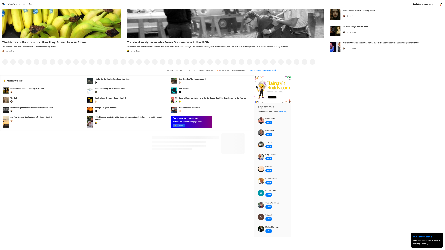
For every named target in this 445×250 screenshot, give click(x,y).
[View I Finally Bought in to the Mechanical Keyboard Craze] (6, 110)
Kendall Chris (270, 190)
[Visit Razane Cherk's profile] (344, 16)
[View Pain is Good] (174, 91)
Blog (30, 4)
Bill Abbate (269, 130)
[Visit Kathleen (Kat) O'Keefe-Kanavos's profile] (96, 101)
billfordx (268, 166)
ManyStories (14, 4)
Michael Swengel (272, 227)
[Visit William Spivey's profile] (3, 51)
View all (282, 112)
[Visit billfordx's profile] (180, 82)
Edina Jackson (271, 118)
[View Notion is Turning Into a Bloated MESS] (90, 91)
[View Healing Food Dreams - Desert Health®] (90, 100)
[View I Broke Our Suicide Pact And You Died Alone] (90, 81)
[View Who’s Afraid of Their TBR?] (174, 110)
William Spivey (271, 178)
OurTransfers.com (422, 236)
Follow (269, 122)
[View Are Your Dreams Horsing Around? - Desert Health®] (6, 122)
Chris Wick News (272, 203)
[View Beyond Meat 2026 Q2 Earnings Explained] (6, 91)
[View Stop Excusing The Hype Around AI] (174, 81)
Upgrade (180, 125)
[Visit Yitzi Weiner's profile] (344, 48)
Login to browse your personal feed (262, 70)
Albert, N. (269, 142)
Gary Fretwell (270, 154)
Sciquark (268, 215)
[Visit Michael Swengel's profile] (96, 92)
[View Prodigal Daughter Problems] (90, 110)
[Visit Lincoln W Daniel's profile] (128, 51)
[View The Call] (6, 100)
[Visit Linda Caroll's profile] (344, 32)
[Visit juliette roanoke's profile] (96, 82)
